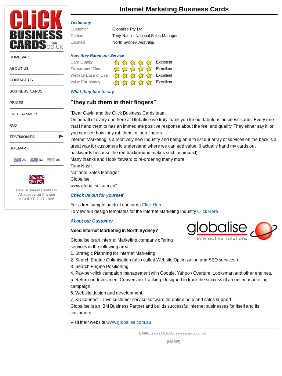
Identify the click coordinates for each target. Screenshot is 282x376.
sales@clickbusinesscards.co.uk (179, 333)
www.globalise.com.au (128, 322)
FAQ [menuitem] (13, 125)
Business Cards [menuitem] (26, 91)
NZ (41, 160)
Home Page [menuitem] (21, 57)
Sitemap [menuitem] (18, 148)
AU (24, 160)
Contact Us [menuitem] (21, 80)
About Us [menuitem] (19, 68)
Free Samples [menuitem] (24, 114)
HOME (173, 342)
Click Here (152, 204)
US (58, 160)
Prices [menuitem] (17, 103)
